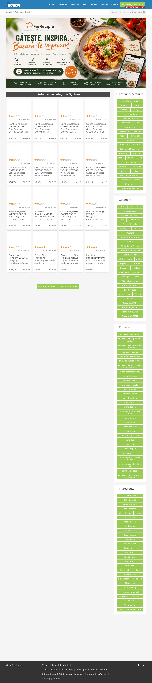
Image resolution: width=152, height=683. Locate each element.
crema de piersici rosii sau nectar (130, 458)
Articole (75, 4)
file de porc (137, 596)
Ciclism (130, 157)
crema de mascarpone (130, 334)
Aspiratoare (124, 122)
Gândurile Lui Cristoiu (130, 246)
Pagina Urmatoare (68, 286)
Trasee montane (130, 114)
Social (137, 228)
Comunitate (135, 219)
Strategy (124, 228)
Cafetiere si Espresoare (130, 149)
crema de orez (130, 431)
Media (138, 276)
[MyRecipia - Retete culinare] (76, 53)
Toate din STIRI (130, 303)
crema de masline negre (129, 356)
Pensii (130, 241)
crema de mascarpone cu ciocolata (130, 339)
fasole (138, 513)
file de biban (123, 578)
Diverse (138, 294)
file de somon (130, 605)
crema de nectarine (130, 398)
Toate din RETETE (130, 316)
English (123, 263)
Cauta (114, 4)
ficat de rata (124, 570)
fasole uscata (130, 535)
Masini (123, 171)
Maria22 (90, 269)
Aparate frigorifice (130, 101)
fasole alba (130, 517)
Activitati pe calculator (130, 175)
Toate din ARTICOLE (130, 188)
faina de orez (130, 495)
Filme (94, 4)
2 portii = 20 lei (130, 289)
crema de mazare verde (130, 371)
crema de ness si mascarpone (130, 412)
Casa (121, 219)
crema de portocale (129, 470)
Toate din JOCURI (130, 307)
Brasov (137, 263)
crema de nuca (130, 418)
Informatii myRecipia (97, 674)
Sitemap (46, 678)
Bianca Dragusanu (130, 281)
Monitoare (130, 184)
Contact (67, 665)
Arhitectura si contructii (130, 144)
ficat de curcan (130, 543)
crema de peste (130, 453)
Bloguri (123, 268)
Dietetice (137, 131)
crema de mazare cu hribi (130, 360)
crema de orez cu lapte (130, 435)
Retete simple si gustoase (71, 674)
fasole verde (130, 539)
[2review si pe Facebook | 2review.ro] (138, 665)
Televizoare (124, 131)
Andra (139, 259)
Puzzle (130, 298)
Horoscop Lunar (130, 211)
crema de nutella (130, 426)
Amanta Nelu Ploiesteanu (130, 272)
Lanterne (137, 166)
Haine (121, 157)
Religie (137, 109)
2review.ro (17, 665)
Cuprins (57, 678)
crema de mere (130, 380)
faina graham (130, 508)
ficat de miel (130, 552)
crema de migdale (130, 385)
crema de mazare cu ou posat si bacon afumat (130, 366)
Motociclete (130, 127)
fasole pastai (130, 526)
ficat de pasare (130, 556)
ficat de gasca (130, 548)
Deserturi (124, 105)
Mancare (123, 166)
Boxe (138, 122)
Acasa (52, 4)
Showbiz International (130, 250)
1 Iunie (122, 206)
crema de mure (130, 393)
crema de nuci (130, 422)
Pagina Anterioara (46, 286)
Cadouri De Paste (130, 254)
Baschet (123, 109)
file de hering (130, 587)
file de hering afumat (130, 592)
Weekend (130, 232)
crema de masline (130, 352)
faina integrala (125, 513)
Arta (122, 135)
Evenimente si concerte (130, 179)
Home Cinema (130, 162)
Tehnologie (124, 276)
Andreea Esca (124, 294)
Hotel (139, 157)
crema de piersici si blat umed (130, 465)
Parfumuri (123, 153)
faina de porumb (130, 504)
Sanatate (137, 153)
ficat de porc (130, 561)
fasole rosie (130, 530)
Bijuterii (29, 12)
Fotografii (135, 135)
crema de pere (130, 448)
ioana (37, 269)
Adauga (134, 5)
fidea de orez (130, 574)
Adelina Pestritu (125, 259)
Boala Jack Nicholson (130, 215)
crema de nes (130, 402)
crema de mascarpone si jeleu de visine (130, 346)
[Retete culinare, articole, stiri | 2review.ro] (13, 4)
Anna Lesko (136, 206)
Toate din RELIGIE (130, 311)
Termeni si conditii (51, 665)
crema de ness (130, 406)
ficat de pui (130, 565)
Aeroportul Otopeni (130, 237)
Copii (137, 171)
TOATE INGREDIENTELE (130, 609)
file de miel (123, 596)
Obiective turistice (130, 118)
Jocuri (104, 4)
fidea (138, 570)
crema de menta (130, 376)
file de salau (130, 600)
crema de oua (130, 444)
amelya (12, 138)
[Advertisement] (76, 639)
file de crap (130, 583)
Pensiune (130, 140)
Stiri (85, 4)
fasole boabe (130, 521)
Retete (63, 4)
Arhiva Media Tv (130, 224)
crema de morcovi (130, 389)
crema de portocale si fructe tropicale (130, 476)
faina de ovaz (130, 499)
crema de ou (130, 440)
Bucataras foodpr (130, 285)
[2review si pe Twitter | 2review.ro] (143, 665)
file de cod (137, 578)
